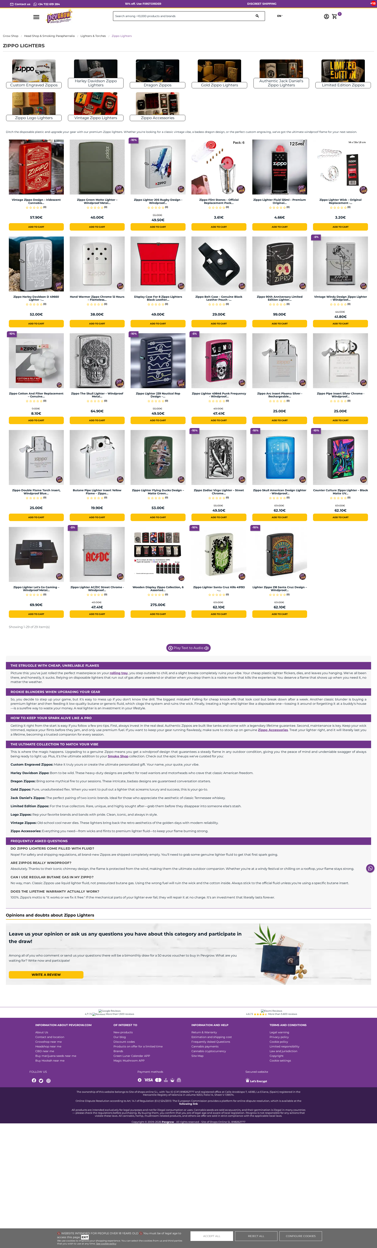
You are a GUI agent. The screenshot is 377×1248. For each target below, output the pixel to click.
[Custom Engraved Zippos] (34, 72)
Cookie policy (279, 1041)
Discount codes (124, 1041)
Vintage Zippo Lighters (95, 118)
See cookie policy (106, 1243)
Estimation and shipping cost (211, 1037)
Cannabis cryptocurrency (208, 1051)
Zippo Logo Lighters (34, 118)
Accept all (211, 1236)
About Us (41, 1032)
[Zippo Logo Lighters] (34, 105)
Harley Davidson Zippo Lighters (96, 83)
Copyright (277, 1056)
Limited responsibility (284, 1046)
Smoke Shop (118, 756)
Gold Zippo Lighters (219, 85)
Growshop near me (48, 1041)
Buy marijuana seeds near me (55, 1056)
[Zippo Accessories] (157, 105)
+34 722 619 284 (48, 4)
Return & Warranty (204, 1032)
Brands (118, 1051)
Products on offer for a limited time (138, 1046)
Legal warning (279, 1032)
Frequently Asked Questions (210, 1041)
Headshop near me (48, 1046)
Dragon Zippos (157, 85)
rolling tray (119, 673)
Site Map (197, 1056)
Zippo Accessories (157, 118)
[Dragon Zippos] (157, 72)
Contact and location (49, 1037)
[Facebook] (34, 1081)
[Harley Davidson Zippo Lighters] (96, 72)
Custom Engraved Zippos (34, 85)
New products (123, 1032)
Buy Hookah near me (49, 1060)
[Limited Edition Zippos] (343, 72)
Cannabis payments (205, 1046)
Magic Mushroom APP (129, 1060)
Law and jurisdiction (283, 1051)
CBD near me (44, 1051)
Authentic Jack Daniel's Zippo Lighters (281, 83)
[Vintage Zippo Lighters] (96, 105)
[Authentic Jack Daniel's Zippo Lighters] (281, 72)
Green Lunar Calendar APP (131, 1056)
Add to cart (36, 226)
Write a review (46, 975)
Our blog (119, 1037)
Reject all (256, 1236)
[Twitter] (41, 1081)
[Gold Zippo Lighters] (219, 72)
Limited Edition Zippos (343, 85)
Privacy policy (279, 1037)
